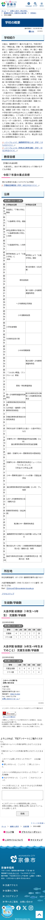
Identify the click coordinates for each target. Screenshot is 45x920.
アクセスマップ (8, 594)
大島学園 (26, 826)
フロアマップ (11, 896)
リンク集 (10, 832)
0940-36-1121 (13, 873)
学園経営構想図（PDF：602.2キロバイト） (21, 185)
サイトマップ (36, 840)
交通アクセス (11, 885)
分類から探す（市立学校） (19, 11)
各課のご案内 (11, 890)
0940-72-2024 (15, 694)
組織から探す (14, 826)
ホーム (4, 11)
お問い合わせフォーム (10, 699)
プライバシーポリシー (31, 832)
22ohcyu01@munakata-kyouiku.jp (20, 588)
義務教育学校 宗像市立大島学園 (15, 13)
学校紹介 (33, 13)
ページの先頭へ (39, 823)
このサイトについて (13, 840)
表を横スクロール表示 (13, 201)
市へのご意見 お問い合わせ (19, 902)
